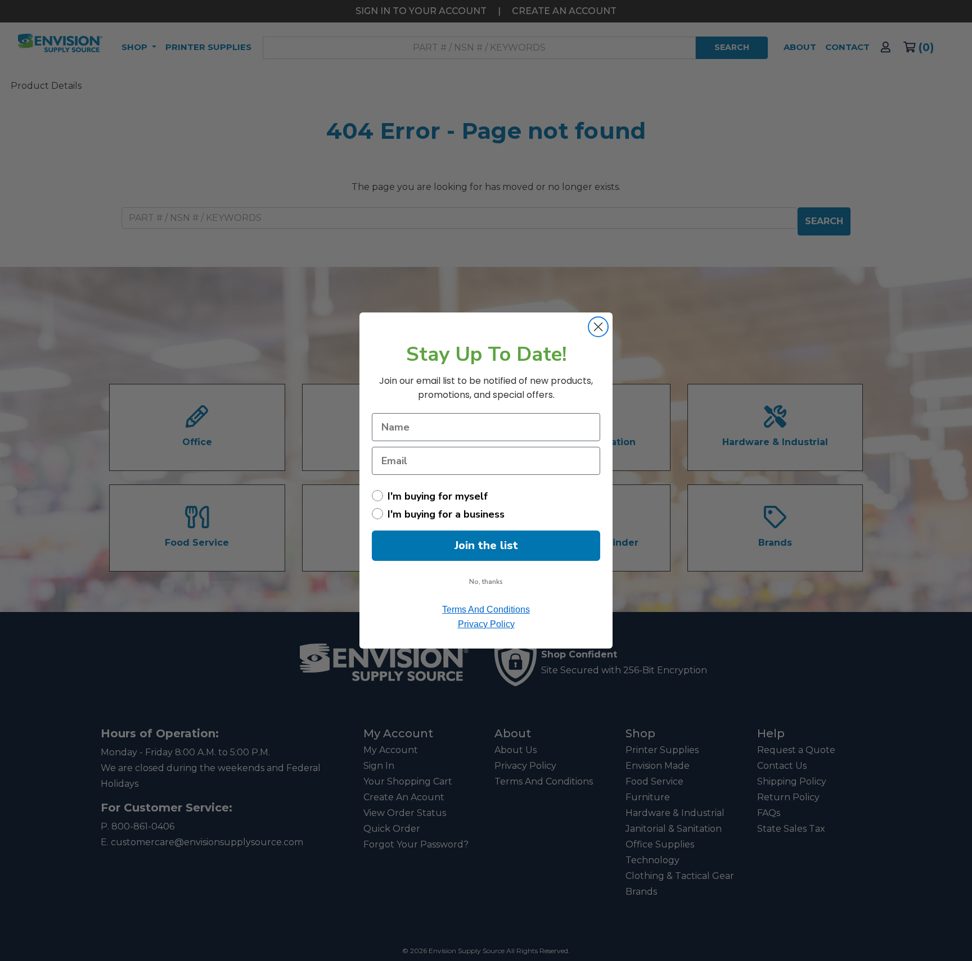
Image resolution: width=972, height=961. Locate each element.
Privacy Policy (486, 624)
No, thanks (486, 581)
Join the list (486, 545)
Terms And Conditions (486, 609)
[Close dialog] (598, 327)
